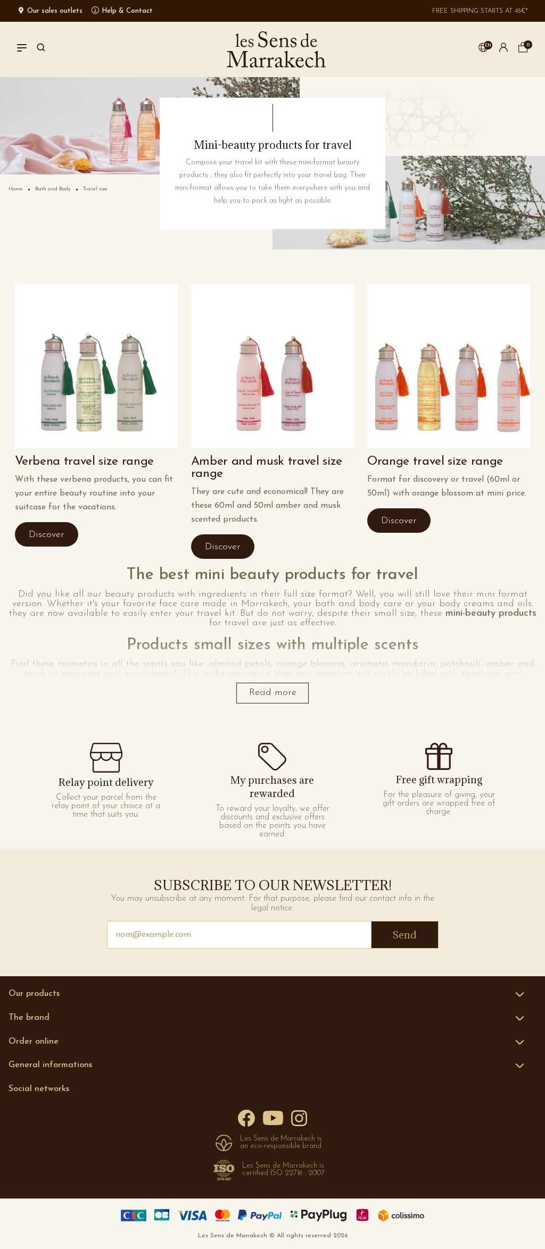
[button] (483, 49)
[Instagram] (299, 1117)
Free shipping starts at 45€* (480, 11)
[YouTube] (273, 1117)
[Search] (41, 49)
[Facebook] (246, 1117)
